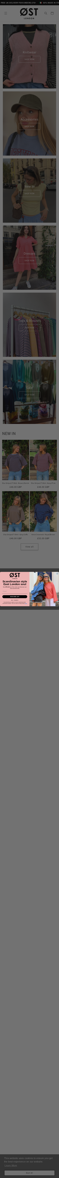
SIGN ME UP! (14, 596)
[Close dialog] (57, 573)
